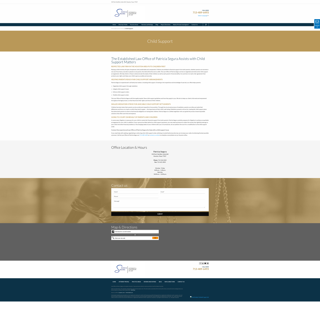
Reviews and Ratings (147, 24)
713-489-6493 (201, 12)
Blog (157, 24)
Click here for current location (123, 231)
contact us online (155, 135)
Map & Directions (165, 24)
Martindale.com (129, 292)
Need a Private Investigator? (181, 24)
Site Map (133, 290)
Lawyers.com (121, 292)
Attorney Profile (122, 24)
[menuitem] (114, 24)
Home (114, 24)
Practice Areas (134, 24)
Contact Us (195, 24)
